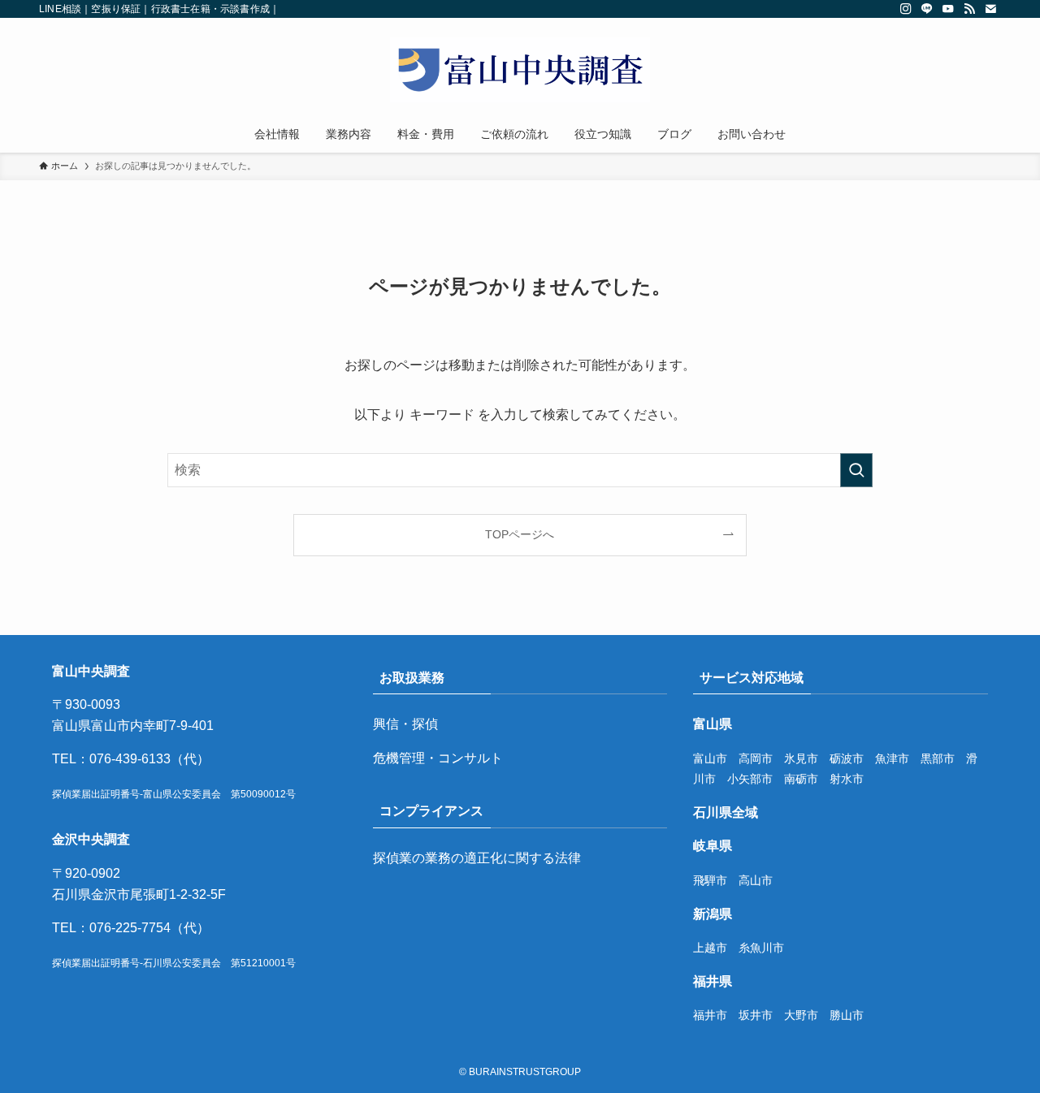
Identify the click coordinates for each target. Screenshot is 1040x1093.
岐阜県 (712, 846)
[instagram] (905, 9)
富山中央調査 (91, 671)
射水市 (847, 778)
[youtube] (948, 9)
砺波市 (847, 758)
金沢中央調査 (91, 839)
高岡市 (756, 758)
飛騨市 (710, 880)
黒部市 (938, 758)
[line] (927, 9)
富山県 (712, 724)
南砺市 (801, 778)
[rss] (969, 9)
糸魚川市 (761, 947)
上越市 (710, 947)
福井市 (710, 1015)
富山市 (710, 758)
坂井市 (756, 1015)
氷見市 (801, 758)
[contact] (990, 9)
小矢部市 (750, 778)
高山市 (756, 880)
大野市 (801, 1015)
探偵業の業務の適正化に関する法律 (477, 858)
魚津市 (892, 758)
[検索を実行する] (856, 470)
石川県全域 (725, 812)
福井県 (712, 981)
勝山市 (847, 1015)
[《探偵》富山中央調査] (520, 69)
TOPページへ (519, 534)
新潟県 (712, 914)
